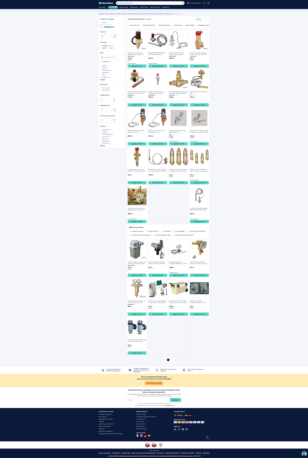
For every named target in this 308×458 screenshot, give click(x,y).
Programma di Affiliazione (106, 431)
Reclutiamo (102, 429)
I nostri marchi (140, 421)
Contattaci (101, 421)
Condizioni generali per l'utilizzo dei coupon (110, 433)
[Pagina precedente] (165, 360)
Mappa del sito (116, 453)
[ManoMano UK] (141, 435)
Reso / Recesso (103, 416)
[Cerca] (118, 3)
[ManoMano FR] (137, 435)
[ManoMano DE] (145, 435)
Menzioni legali (126, 453)
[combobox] (202, 19)
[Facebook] (179, 429)
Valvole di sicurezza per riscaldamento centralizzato (159, 13)
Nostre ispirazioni (141, 424)
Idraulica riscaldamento (110, 13)
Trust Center (160, 453)
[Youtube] (186, 429)
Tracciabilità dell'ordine (105, 414)
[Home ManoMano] (106, 3)
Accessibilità (206, 453)
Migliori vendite (140, 426)
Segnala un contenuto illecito (106, 424)
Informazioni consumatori (187, 453)
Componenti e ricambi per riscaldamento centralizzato (133, 13)
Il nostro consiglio (141, 414)
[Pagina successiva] (171, 360)
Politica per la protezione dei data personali (143, 453)
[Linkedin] (175, 429)
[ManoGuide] (304, 453)
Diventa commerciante (105, 426)
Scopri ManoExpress (141, 429)
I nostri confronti (140, 419)
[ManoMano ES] (149, 435)
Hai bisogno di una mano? (106, 419)
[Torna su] (207, 437)
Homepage (101, 13)
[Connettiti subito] (204, 3)
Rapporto (198, 453)
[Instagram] (182, 429)
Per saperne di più (169, 405)
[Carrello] (208, 3)
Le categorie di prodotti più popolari (146, 416)
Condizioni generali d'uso (172, 453)
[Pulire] (183, 3)
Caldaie (118, 13)
